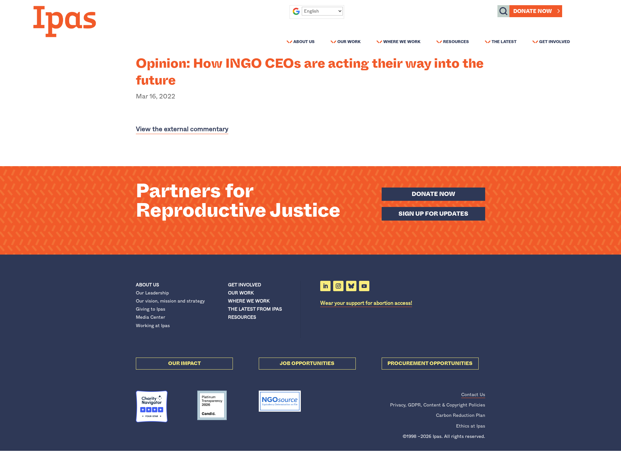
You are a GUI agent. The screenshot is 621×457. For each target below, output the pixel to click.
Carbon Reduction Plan (460, 415)
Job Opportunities (307, 363)
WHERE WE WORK (248, 301)
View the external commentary (182, 129)
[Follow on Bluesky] (351, 286)
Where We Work (401, 41)
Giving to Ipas (150, 309)
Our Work (349, 41)
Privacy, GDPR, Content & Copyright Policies (437, 405)
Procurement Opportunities (430, 363)
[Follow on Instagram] (338, 286)
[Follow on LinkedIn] (325, 286)
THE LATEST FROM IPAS (255, 309)
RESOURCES (242, 317)
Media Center (150, 317)
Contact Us (473, 394)
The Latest (504, 41)
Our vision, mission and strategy (170, 301)
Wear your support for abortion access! (366, 303)
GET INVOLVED (244, 284)
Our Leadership (152, 293)
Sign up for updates (433, 214)
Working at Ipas (153, 325)
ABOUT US (147, 284)
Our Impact (184, 363)
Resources (456, 41)
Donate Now (532, 11)
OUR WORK (241, 293)
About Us (304, 41)
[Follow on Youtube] (364, 286)
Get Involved (554, 41)
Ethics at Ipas (470, 426)
